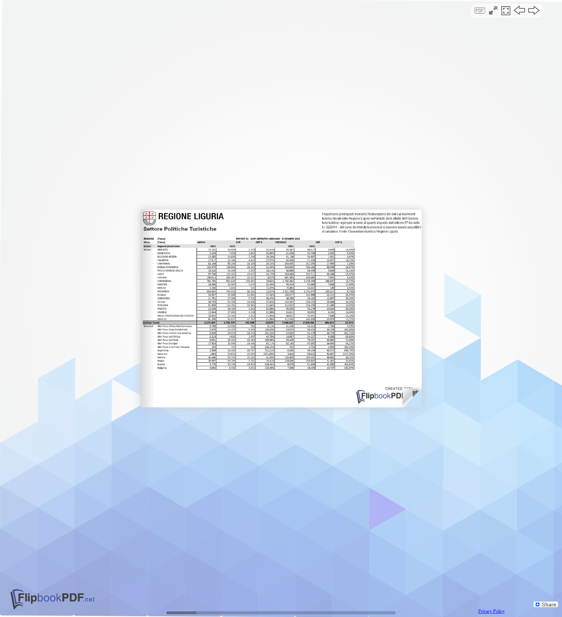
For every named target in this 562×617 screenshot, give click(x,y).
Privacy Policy (491, 611)
